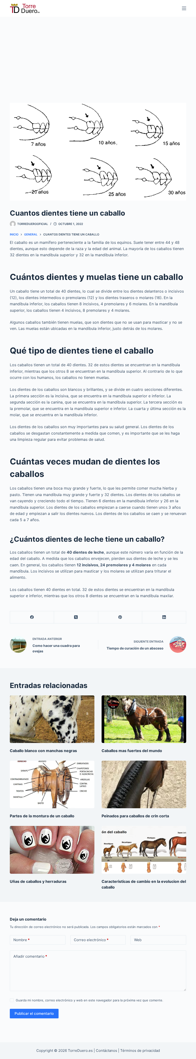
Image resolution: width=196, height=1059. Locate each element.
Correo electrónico (91, 940)
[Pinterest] (120, 617)
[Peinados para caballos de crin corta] (144, 784)
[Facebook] (32, 617)
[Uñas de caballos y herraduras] (52, 849)
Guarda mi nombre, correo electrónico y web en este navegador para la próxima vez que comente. (89, 1000)
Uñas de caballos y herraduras (38, 881)
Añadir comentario (30, 956)
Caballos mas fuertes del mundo (132, 750)
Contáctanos (107, 1050)
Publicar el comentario (34, 1013)
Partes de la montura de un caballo (42, 815)
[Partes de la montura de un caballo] (52, 784)
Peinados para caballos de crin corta (135, 815)
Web (138, 940)
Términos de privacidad (140, 1050)
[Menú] (184, 8)
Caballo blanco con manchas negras (43, 750)
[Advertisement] (98, 52)
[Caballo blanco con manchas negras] (52, 719)
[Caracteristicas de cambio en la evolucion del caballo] (144, 849)
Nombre (21, 940)
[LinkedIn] (164, 617)
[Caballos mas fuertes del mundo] (144, 719)
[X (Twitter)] (76, 617)
